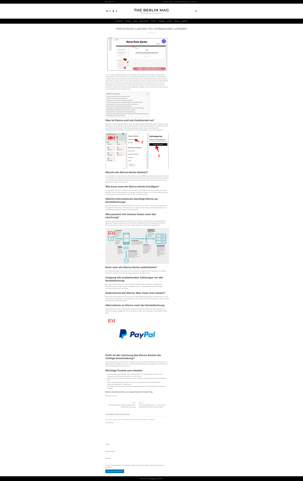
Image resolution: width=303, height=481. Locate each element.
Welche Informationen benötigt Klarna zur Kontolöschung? (124, 102)
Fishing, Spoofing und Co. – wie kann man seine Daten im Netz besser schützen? (152, 405)
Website (108, 458)
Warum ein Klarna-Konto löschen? (117, 98)
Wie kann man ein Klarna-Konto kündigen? (120, 100)
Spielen (176, 21)
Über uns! (165, 1)
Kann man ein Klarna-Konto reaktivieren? (119, 106)
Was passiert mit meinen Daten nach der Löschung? (122, 104)
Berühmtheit (144, 21)
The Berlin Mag (151, 10)
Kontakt (171, 1)
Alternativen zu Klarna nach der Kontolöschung (121, 112)
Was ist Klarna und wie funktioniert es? (118, 96)
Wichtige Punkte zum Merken (116, 115)
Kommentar (109, 422)
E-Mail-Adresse (110, 451)
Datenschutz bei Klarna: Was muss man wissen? (121, 110)
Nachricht (119, 21)
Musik (135, 21)
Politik (153, 21)
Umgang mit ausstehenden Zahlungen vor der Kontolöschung (125, 108)
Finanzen (161, 21)
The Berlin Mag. (147, 392)
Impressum (194, 1)
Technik (128, 21)
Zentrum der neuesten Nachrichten (151, 13)
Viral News (152, 478)
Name (107, 444)
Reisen (169, 21)
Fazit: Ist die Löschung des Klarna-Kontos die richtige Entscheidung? (128, 113)
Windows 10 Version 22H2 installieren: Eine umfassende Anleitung (121, 405)
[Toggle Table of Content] (146, 94)
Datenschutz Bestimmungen (182, 1)
